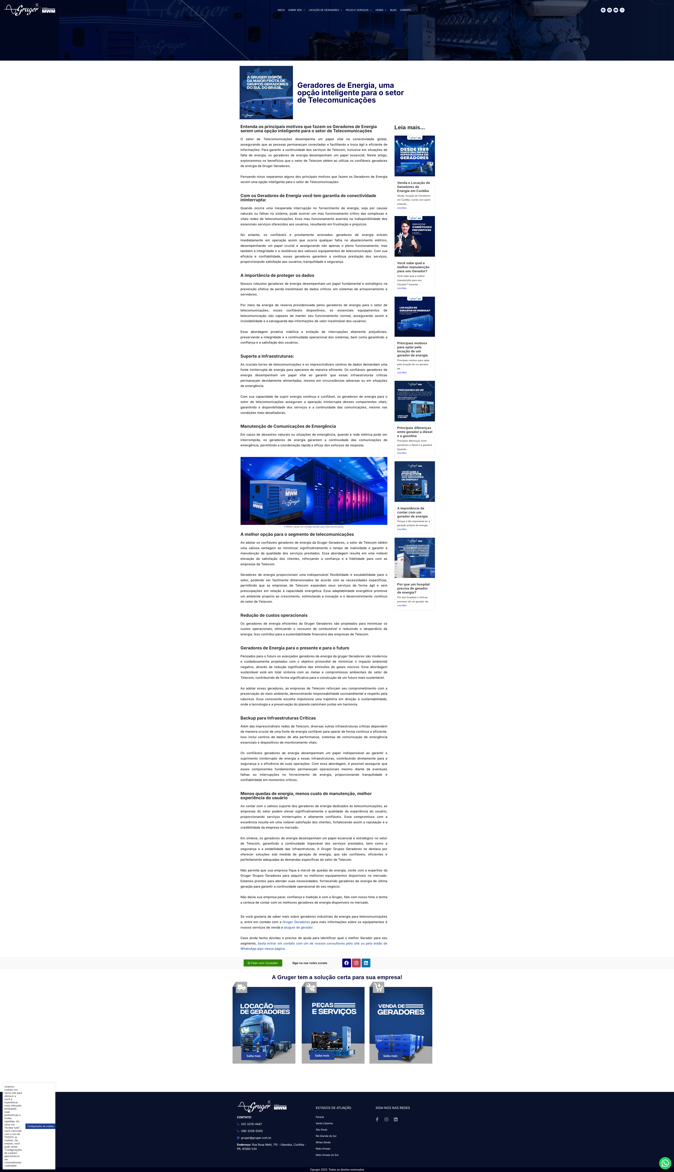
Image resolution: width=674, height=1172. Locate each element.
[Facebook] (603, 10)
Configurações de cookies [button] (41, 1126)
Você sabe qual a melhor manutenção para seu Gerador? (413, 267)
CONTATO (405, 10)
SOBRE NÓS (295, 10)
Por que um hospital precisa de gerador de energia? (413, 588)
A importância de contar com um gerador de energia (412, 512)
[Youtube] (615, 10)
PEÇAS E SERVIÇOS (357, 10)
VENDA (379, 10)
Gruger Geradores (296, 922)
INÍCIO (281, 10)
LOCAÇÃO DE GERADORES (324, 10)
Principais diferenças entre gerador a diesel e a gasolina (414, 432)
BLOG (393, 10)
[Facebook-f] (377, 1119)
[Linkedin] (609, 10)
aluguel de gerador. (298, 927)
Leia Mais (402, 208)
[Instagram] (622, 10)
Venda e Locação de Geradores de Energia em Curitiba (413, 187)
